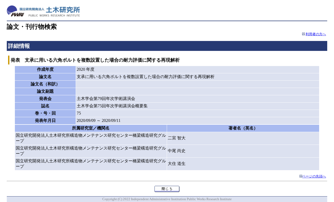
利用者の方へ (316, 34)
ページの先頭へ (314, 176)
